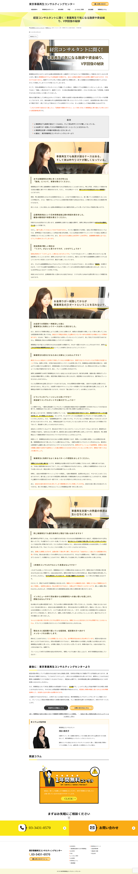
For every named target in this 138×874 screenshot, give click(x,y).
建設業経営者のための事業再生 (78, 848)
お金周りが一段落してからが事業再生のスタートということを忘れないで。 (63, 127)
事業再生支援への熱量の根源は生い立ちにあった (53, 130)
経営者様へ (34, 9)
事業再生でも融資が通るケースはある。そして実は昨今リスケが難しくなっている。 (66, 124)
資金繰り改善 (94, 851)
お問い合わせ (101, 4)
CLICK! (69, 798)
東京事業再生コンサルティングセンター (52, 4)
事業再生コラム (102, 9)
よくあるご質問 (79, 9)
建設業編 (73, 863)
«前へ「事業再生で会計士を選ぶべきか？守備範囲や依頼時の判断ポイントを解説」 (53, 714)
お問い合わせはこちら (81, 708)
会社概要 (90, 9)
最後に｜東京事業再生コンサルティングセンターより (55, 133)
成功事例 (60, 9)
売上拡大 (93, 853)
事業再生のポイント (48, 9)
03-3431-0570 (40, 828)
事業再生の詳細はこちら (56, 708)
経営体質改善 (94, 848)
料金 (69, 9)
